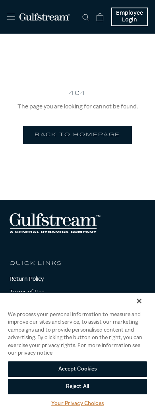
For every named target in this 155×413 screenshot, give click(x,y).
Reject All (77, 386)
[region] (77, 352)
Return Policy (27, 279)
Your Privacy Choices (77, 403)
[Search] (85, 17)
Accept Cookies (77, 369)
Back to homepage (77, 135)
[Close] (139, 301)
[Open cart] (100, 17)
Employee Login (129, 17)
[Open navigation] (11, 17)
